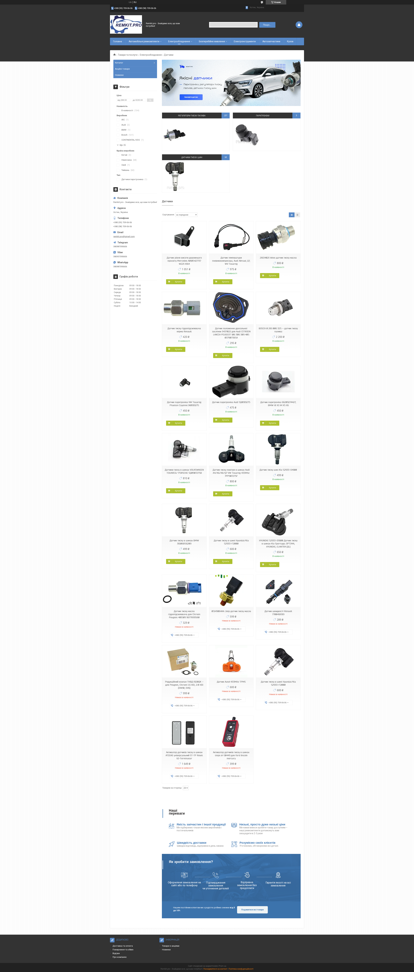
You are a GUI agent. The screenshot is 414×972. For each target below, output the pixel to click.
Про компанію (120, 957)
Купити (178, 281)
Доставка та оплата (123, 946)
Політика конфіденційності (241, 969)
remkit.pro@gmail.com (124, 236)
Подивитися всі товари (252, 910)
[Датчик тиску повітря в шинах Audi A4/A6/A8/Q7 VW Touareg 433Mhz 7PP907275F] (231, 449)
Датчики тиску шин (191, 157)
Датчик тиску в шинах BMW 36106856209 (184, 542)
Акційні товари (122, 69)
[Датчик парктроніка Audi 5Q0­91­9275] (231, 382)
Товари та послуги (127, 55)
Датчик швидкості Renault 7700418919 (278, 613)
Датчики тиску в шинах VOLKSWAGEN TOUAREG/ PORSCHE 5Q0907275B (184, 471)
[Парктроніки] (246, 134)
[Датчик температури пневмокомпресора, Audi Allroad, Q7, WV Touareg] (231, 237)
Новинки (119, 75)
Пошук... (267, 25)
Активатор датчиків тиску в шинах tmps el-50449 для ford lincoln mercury (231, 755)
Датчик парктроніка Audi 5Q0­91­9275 (231, 402)
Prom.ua (222, 966)
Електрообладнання (179, 41)
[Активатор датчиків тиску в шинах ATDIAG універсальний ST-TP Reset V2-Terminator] (184, 732)
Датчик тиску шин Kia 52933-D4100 (278, 470)
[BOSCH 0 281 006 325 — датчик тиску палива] (278, 308)
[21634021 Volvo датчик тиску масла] (278, 237)
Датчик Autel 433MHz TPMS (231, 681)
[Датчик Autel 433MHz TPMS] (231, 661)
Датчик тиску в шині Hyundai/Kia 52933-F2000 (231, 542)
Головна (117, 41)
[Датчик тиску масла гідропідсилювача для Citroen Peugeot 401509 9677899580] (184, 591)
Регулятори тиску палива (192, 115)
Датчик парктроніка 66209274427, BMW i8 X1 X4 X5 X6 (278, 404)
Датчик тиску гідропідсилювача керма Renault (184, 330)
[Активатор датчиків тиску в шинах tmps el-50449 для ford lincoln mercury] (231, 732)
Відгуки (116, 953)
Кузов (290, 41)
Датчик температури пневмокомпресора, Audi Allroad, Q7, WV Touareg (231, 260)
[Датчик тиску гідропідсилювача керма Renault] (184, 308)
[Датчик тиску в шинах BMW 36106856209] (184, 520)
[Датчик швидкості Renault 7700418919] (278, 591)
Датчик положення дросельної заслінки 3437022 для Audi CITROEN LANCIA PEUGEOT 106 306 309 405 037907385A (231, 333)
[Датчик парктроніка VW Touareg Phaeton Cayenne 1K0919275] (184, 382)
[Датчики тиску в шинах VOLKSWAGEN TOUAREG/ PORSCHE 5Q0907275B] (184, 449)
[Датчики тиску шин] (175, 176)
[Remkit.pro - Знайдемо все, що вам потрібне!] (126, 24)
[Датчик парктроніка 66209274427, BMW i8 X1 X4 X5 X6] (278, 382)
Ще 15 (123, 145)
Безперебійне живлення (212, 41)
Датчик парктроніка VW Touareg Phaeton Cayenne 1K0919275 (184, 404)
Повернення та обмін (123, 949)
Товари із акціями (170, 946)
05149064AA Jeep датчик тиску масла (231, 611)
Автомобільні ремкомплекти (144, 41)
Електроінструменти (245, 41)
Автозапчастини (271, 41)
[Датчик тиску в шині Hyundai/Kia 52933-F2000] (231, 520)
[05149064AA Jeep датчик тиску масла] (231, 591)
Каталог (119, 62)
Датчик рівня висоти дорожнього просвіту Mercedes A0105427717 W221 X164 (184, 260)
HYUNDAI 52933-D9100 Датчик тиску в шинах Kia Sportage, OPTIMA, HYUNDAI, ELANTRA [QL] (278, 543)
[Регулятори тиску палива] (175, 134)
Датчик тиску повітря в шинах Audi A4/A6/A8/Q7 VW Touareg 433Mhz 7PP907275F (231, 473)
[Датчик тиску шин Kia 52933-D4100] (278, 449)
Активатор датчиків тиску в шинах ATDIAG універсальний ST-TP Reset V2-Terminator (184, 755)
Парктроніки (262, 115)
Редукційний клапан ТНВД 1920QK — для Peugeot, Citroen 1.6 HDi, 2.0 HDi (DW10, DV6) (184, 684)
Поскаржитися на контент (215, 969)
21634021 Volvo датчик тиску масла (278, 257)
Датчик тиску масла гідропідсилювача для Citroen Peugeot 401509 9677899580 (184, 614)
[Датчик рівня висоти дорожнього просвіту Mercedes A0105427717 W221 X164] (184, 237)
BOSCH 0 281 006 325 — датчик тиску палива (278, 330)
